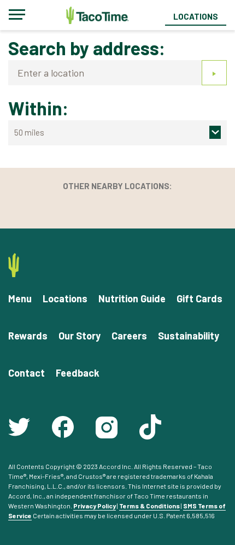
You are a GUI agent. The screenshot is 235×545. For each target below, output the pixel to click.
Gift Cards (199, 298)
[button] (117, 132)
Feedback (77, 373)
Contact (26, 373)
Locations (195, 16)
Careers (129, 336)
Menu (20, 298)
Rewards (28, 336)
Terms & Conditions (149, 505)
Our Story (79, 336)
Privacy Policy (94, 505)
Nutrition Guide (132, 298)
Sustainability (188, 336)
